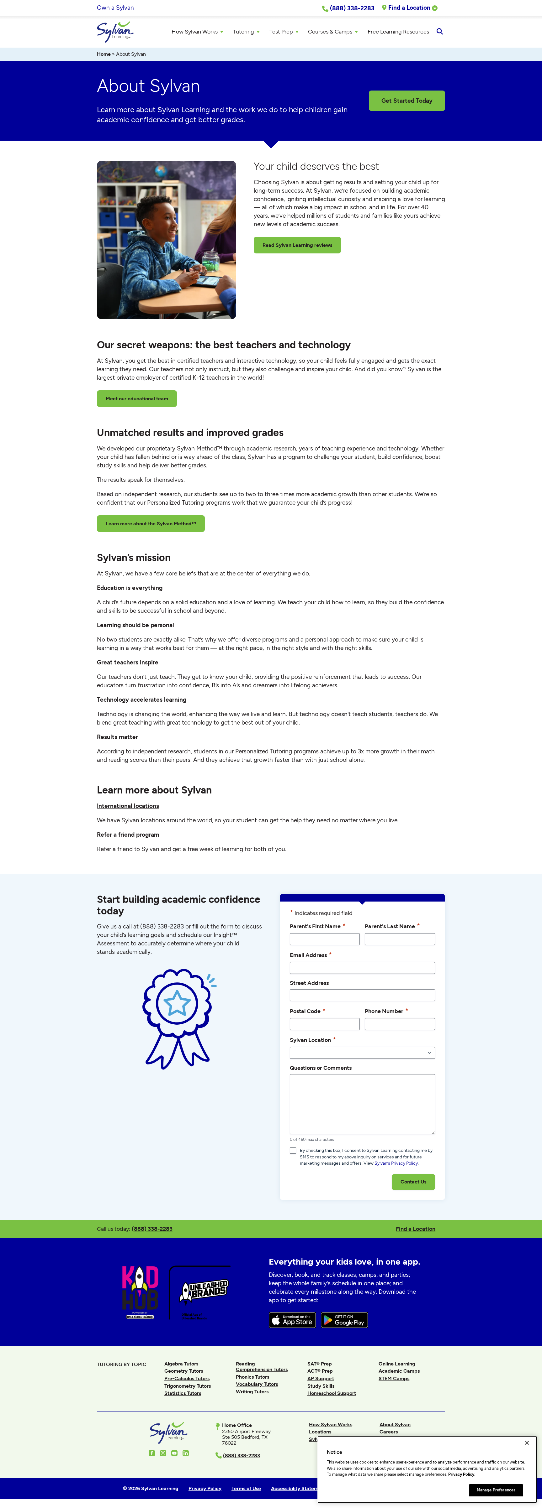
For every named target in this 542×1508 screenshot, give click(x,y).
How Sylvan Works (330, 1424)
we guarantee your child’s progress (305, 502)
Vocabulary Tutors (257, 1384)
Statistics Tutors (182, 1393)
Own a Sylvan (115, 7)
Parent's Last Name (392, 926)
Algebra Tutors (181, 1364)
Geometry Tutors (183, 1371)
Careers (389, 1432)
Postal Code (308, 1011)
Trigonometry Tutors (187, 1386)
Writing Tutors (252, 1392)
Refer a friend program (128, 834)
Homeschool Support (331, 1393)
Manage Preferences (496, 1490)
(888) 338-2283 (152, 1228)
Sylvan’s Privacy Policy (396, 1163)
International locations (128, 805)
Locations (320, 1432)
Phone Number (386, 1011)
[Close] (527, 1443)
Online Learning (397, 1364)
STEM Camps (394, 1378)
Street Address (309, 983)
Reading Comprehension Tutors (262, 1366)
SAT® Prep (319, 1364)
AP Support (320, 1378)
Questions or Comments (321, 1067)
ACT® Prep (320, 1371)
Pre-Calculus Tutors (187, 1378)
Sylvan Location (313, 1039)
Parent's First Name (318, 926)
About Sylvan (395, 1424)
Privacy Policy (461, 1474)
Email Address (311, 955)
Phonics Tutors (252, 1377)
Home (104, 54)
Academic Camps (399, 1371)
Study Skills (320, 1386)
